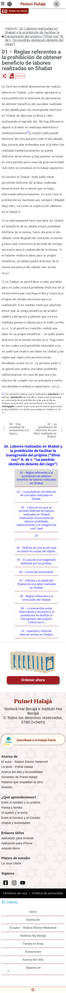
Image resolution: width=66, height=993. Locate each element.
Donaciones (33, 951)
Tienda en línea (33, 943)
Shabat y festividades (15, 823)
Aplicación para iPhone (16, 843)
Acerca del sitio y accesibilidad (22, 772)
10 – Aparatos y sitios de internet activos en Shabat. (36, 632)
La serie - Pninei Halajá (17, 767)
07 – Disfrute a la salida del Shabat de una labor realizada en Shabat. (36, 583)
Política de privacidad (47, 893)
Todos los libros (17, 11)
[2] (36, 535)
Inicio (33, 911)
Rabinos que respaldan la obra (22, 782)
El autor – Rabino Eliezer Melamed (33, 927)
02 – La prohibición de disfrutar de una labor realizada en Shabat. (36, 495)
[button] (56, 4)
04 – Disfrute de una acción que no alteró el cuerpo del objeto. (36, 549)
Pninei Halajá (33, 4)
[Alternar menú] (9, 4)
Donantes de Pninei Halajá (19, 777)
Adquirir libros (10, 848)
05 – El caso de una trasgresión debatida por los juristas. (36, 561)
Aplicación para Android (17, 838)
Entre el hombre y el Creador (20, 818)
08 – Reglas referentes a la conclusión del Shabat (36, 598)
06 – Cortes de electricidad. (36, 572)
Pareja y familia (11, 807)
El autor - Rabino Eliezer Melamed (24, 761)
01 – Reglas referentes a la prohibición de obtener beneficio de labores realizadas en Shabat (36, 478)
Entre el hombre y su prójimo (20, 802)
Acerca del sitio (33, 959)
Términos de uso (15, 893)
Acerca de (33, 919)
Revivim (6, 787)
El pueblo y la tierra (14, 812)
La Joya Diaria (11, 863)
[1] (28, 132)
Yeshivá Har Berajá (33, 935)
